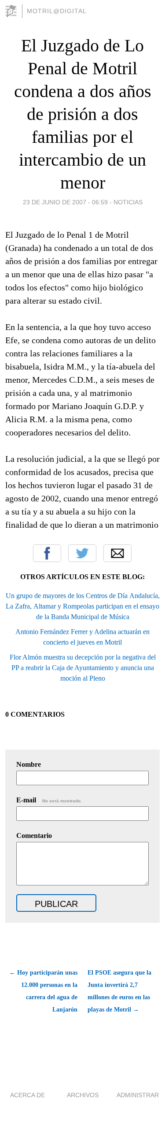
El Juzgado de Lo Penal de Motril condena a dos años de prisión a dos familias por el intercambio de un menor (82, 114)
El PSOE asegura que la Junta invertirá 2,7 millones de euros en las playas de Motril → (119, 991)
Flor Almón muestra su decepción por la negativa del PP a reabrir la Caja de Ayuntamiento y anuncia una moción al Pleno (83, 667)
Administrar (138, 1095)
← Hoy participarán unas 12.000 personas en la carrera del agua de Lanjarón (43, 991)
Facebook (47, 553)
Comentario (34, 835)
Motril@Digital (57, 11)
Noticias (128, 202)
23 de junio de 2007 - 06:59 (65, 202)
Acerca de (27, 1095)
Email (117, 553)
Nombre (28, 764)
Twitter (82, 553)
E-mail (49, 800)
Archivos (83, 1095)
